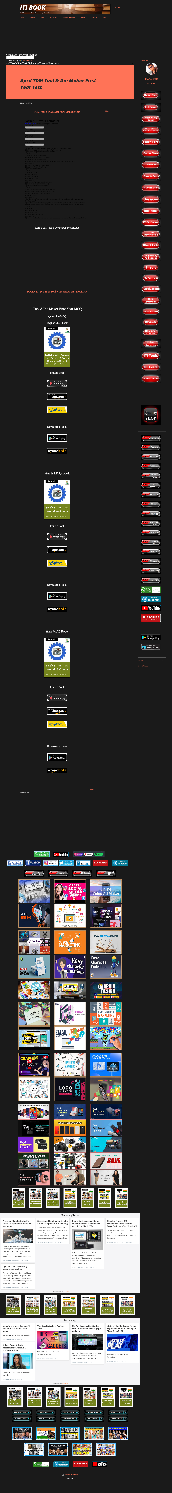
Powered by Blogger (71, 1475)
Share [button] (107, 111)
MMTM (94, 18)
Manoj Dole (151, 78)
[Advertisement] (86, 38)
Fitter (42, 18)
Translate (27, 60)
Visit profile (151, 83)
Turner (32, 18)
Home (22, 18)
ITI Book (32, 7)
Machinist (53, 18)
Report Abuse (143, 666)
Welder (83, 18)
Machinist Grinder (69, 18)
